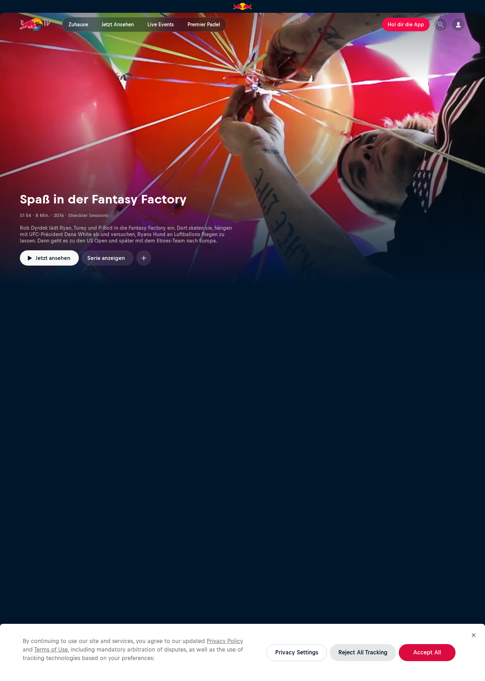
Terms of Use (51, 649)
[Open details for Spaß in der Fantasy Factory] (242, 149)
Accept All (427, 652)
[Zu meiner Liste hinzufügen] (143, 258)
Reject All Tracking (362, 652)
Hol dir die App (406, 24)
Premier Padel (203, 24)
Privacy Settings (296, 652)
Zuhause (78, 24)
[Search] (440, 24)
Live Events (160, 24)
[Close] (474, 635)
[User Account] (458, 24)
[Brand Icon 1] (242, 6)
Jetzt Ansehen (118, 24)
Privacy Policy (225, 641)
